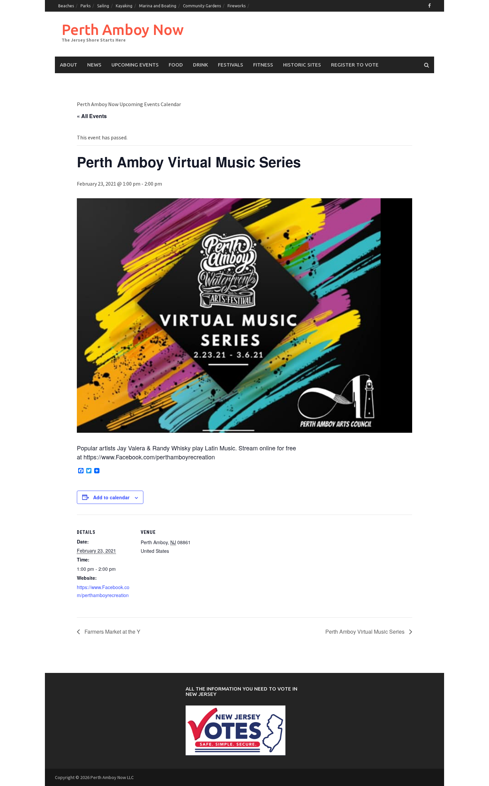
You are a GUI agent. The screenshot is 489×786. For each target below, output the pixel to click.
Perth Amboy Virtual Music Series (365, 631)
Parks (85, 6)
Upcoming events (135, 65)
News (94, 65)
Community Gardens (202, 6)
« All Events (92, 116)
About (68, 65)
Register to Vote (355, 65)
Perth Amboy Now (123, 29)
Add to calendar (111, 497)
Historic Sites (302, 65)
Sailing (103, 6)
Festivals (230, 65)
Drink (200, 65)
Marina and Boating (157, 6)
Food (176, 65)
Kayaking (124, 6)
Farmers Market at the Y (111, 631)
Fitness (263, 65)
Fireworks (236, 6)
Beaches (66, 6)
